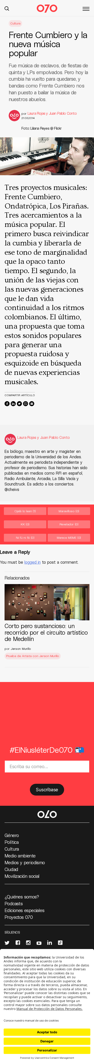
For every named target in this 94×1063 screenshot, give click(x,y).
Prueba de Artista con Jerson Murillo (32, 656)
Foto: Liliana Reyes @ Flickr (41, 128)
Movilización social (22, 876)
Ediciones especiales (24, 910)
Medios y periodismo (25, 862)
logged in (32, 562)
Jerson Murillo (21, 648)
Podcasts (14, 903)
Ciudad (11, 869)
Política (11, 842)
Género (12, 835)
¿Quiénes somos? (22, 896)
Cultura (15, 23)
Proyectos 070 (19, 917)
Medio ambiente (20, 855)
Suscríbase (47, 789)
